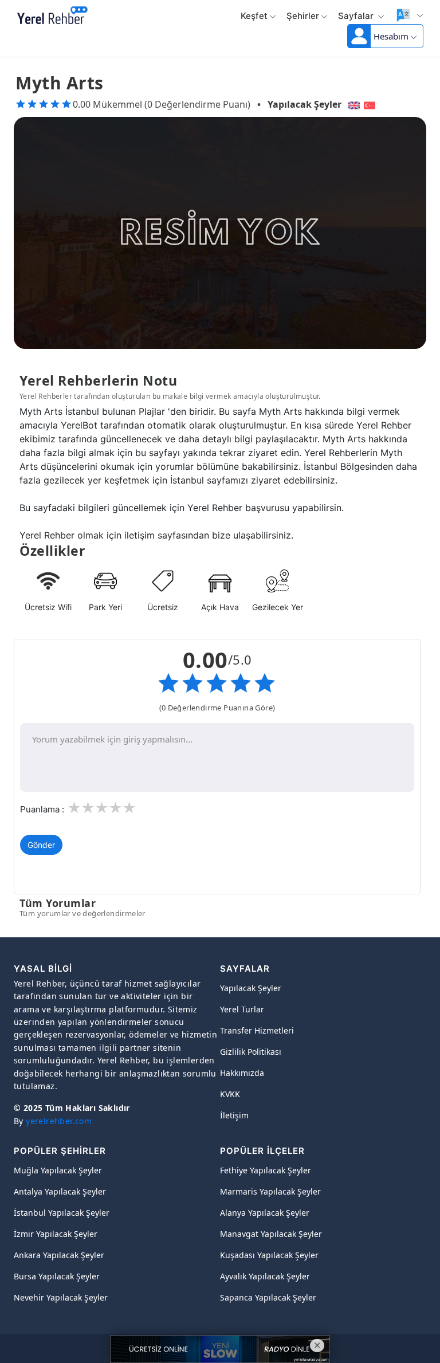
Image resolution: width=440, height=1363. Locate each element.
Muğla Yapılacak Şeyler (58, 1170)
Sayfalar (357, 15)
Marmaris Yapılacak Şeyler (270, 1191)
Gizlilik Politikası (250, 1051)
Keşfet (254, 15)
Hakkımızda (242, 1072)
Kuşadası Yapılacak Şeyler (269, 1255)
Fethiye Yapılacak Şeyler (265, 1170)
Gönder (41, 845)
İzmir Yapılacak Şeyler (55, 1233)
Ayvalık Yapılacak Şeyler (265, 1276)
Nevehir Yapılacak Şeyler (61, 1297)
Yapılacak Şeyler (304, 104)
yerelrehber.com (59, 1120)
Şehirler (302, 15)
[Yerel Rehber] (52, 16)
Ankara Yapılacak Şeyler (59, 1255)
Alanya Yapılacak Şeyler (264, 1212)
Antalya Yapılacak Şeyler (60, 1191)
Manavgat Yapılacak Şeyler (271, 1233)
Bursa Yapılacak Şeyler (57, 1276)
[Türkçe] (371, 104)
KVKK (230, 1094)
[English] (353, 104)
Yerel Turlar (242, 1009)
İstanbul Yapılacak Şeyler (61, 1212)
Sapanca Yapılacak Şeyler (268, 1297)
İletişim (234, 1115)
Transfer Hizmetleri (257, 1030)
